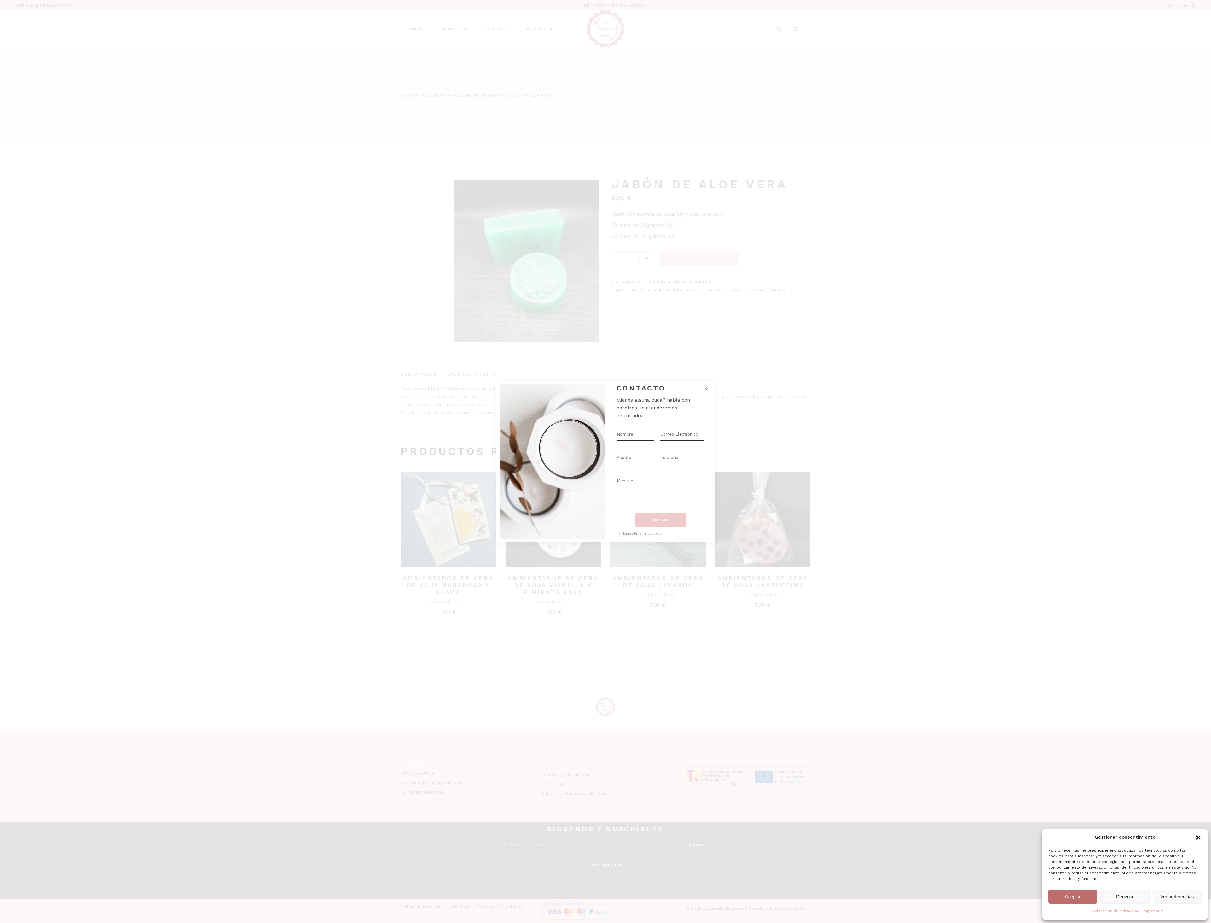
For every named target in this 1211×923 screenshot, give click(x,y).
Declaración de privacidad (1114, 911)
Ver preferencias (1177, 896)
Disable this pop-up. (643, 533)
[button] (1198, 837)
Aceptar (1073, 896)
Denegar (1125, 896)
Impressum (1153, 911)
